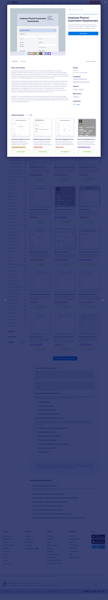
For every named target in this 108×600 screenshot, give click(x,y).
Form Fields (23, 61)
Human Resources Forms (75, 14)
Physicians (81, 89)
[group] (21, 137)
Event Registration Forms (84, 147)
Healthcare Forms (38, 147)
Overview (14, 61)
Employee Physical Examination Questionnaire (83, 19)
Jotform (78, 104)
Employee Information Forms (90, 14)
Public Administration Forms (18, 147)
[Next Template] (103, 300)
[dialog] (54, 300)
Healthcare (76, 96)
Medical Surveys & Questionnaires (81, 82)
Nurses (75, 89)
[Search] (70, 9)
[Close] (105, 2)
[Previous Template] (5, 300)
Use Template (83, 33)
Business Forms (60, 147)
